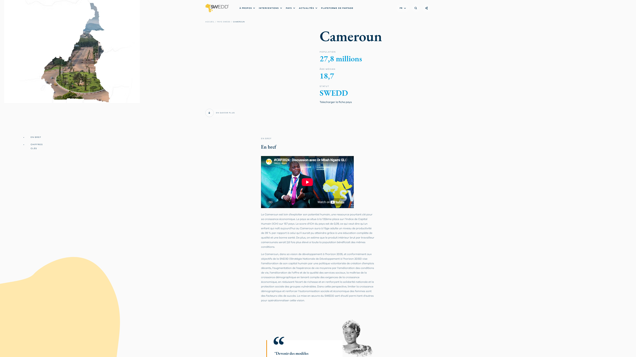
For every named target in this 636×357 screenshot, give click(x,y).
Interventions (269, 8)
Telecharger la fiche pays (336, 102)
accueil (210, 22)
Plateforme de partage (337, 8)
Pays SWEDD (223, 22)
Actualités (306, 8)
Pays (289, 8)
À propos (245, 8)
